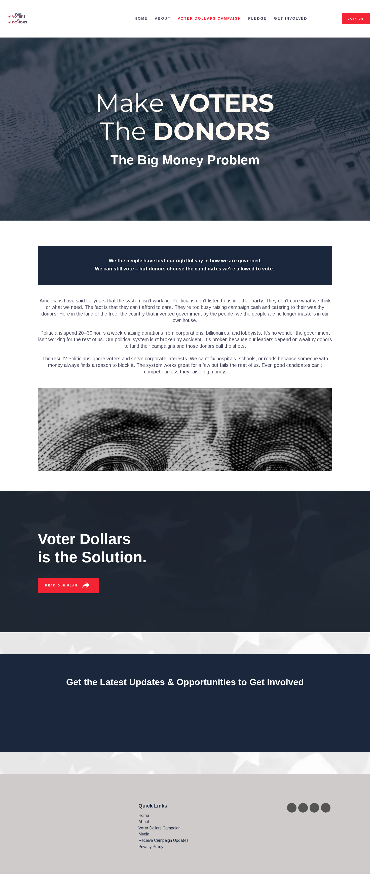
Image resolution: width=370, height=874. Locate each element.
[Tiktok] (325, 808)
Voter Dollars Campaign (159, 828)
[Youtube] (292, 808)
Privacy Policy (150, 847)
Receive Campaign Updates (163, 840)
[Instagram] (314, 808)
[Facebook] (303, 808)
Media (143, 834)
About (143, 822)
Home (143, 815)
